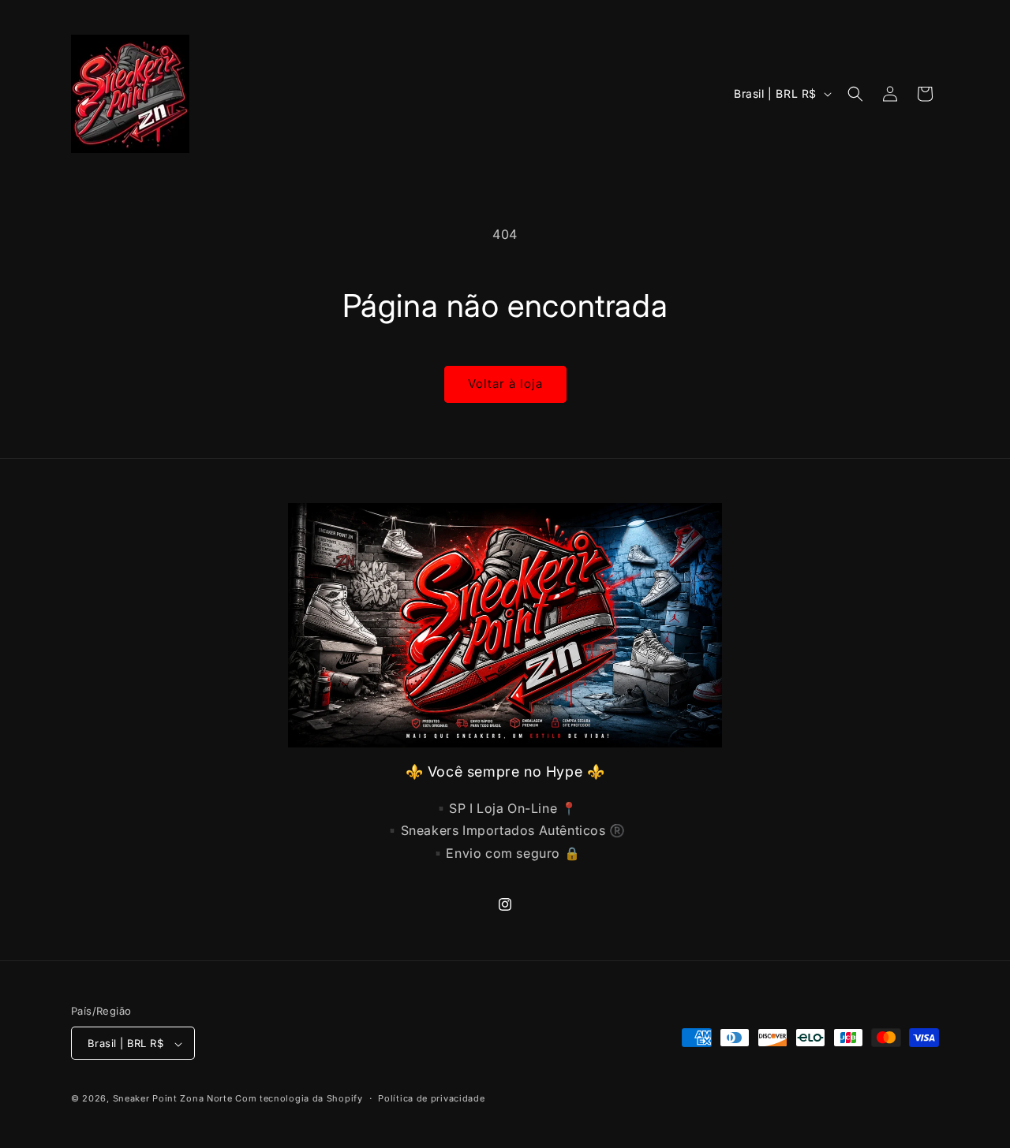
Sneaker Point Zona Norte (173, 1099)
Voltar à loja (505, 383)
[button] (855, 93)
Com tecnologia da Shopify (299, 1099)
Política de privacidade (431, 1098)
